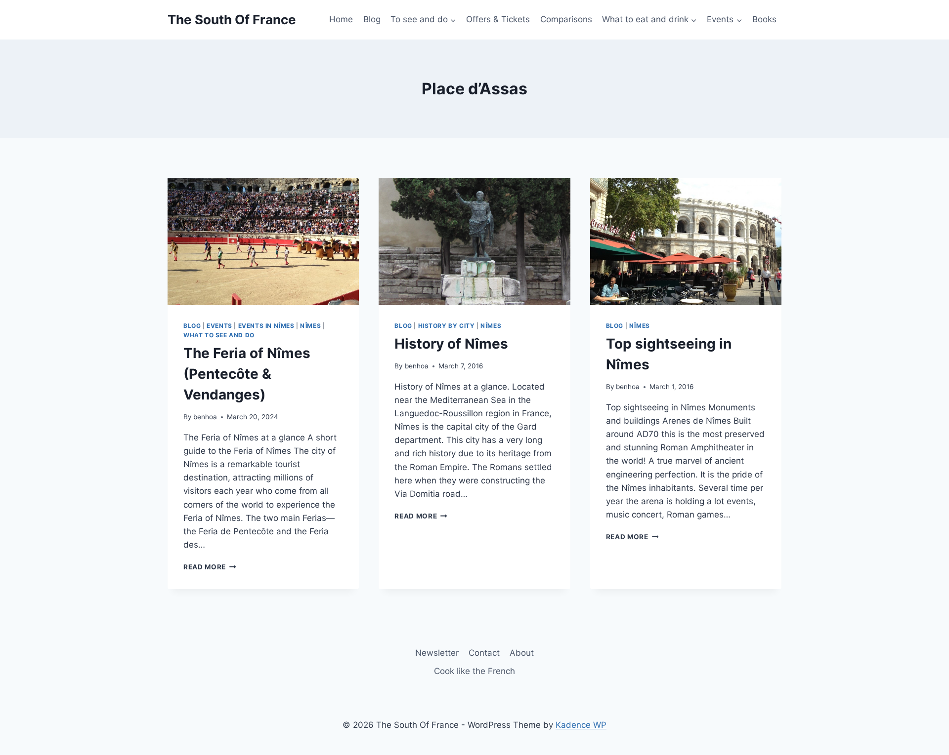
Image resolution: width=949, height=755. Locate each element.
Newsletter (437, 653)
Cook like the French (474, 671)
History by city (446, 325)
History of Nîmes (451, 343)
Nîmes (310, 325)
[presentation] (263, 241)
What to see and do (219, 335)
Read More (209, 567)
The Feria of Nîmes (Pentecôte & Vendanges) (246, 374)
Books (764, 19)
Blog (372, 19)
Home (341, 19)
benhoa (205, 417)
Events (219, 325)
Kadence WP (581, 725)
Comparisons (566, 19)
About (522, 653)
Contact (484, 653)
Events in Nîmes (266, 325)
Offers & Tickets (498, 19)
